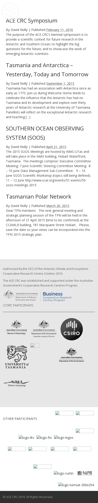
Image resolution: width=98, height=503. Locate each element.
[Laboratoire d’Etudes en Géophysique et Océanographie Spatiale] (64, 437)
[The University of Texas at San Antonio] (37, 455)
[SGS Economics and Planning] (85, 419)
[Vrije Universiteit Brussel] (59, 455)
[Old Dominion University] (64, 419)
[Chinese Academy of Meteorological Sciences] (42, 473)
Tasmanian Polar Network (38, 196)
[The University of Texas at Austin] (17, 455)
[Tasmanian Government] (85, 437)
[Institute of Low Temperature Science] (26, 437)
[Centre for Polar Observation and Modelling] (82, 455)
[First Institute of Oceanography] (44, 437)
